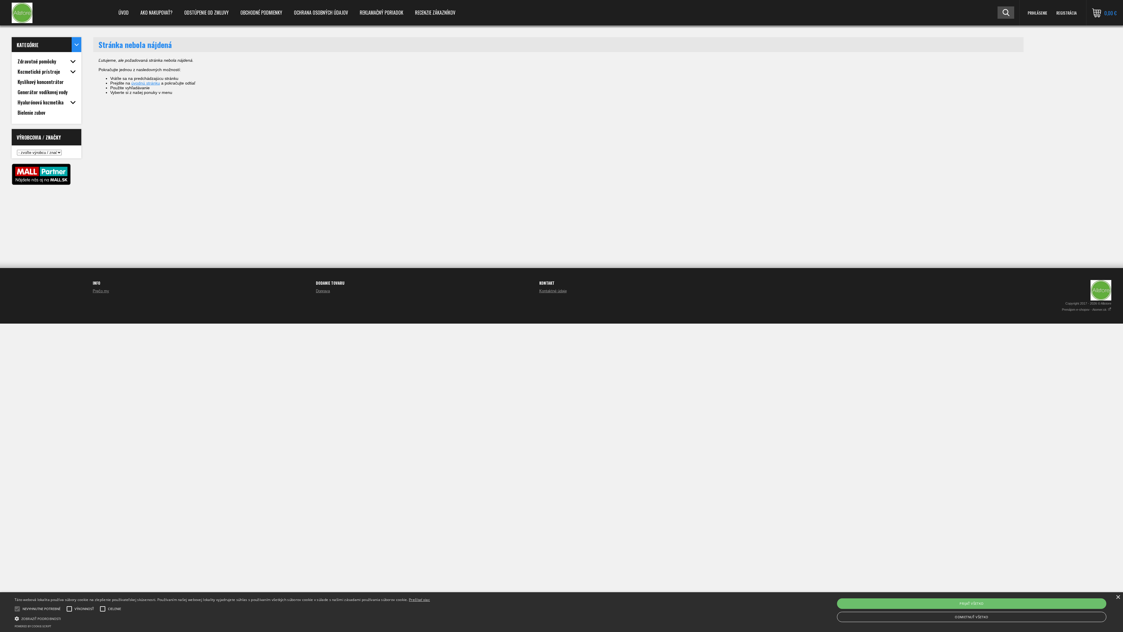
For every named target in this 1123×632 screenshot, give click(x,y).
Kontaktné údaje (553, 291)
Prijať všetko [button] (972, 603)
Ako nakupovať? (156, 12)
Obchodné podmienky (261, 12)
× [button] (1118, 597)
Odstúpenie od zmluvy (206, 12)
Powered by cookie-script (33, 626)
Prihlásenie (1037, 13)
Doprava (323, 291)
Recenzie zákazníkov (435, 12)
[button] (222, 618)
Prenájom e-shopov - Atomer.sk (1085, 309)
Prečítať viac (419, 599)
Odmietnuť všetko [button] (971, 617)
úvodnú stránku (145, 83)
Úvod (123, 12)
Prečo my (101, 291)
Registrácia (1066, 13)
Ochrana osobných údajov (321, 12)
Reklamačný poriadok (381, 12)
